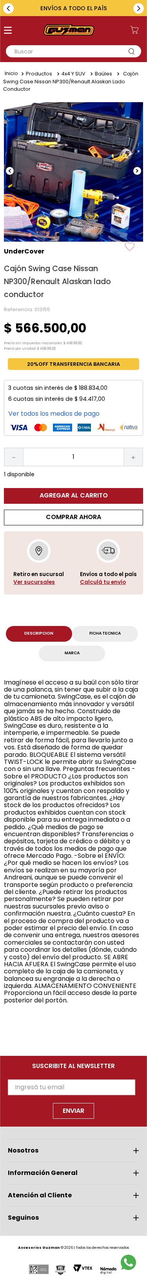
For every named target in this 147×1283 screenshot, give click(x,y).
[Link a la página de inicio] (11, 74)
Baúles (103, 73)
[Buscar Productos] (133, 51)
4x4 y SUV (73, 73)
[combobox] (73, 51)
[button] (8, 31)
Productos (39, 73)
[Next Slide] (138, 8)
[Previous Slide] (8, 8)
